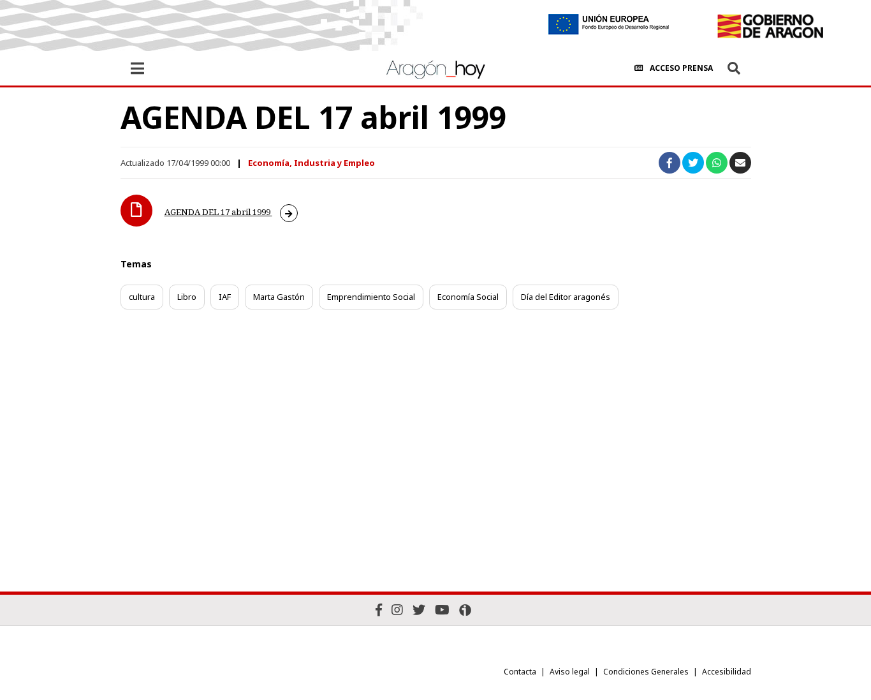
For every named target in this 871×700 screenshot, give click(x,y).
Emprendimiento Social (371, 296)
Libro (186, 296)
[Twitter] (419, 609)
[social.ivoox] (465, 610)
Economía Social (468, 296)
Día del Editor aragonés (565, 296)
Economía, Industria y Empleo (311, 163)
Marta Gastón (279, 296)
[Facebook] (379, 609)
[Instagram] (397, 609)
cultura (142, 296)
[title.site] (770, 26)
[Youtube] (442, 609)
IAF (225, 296)
